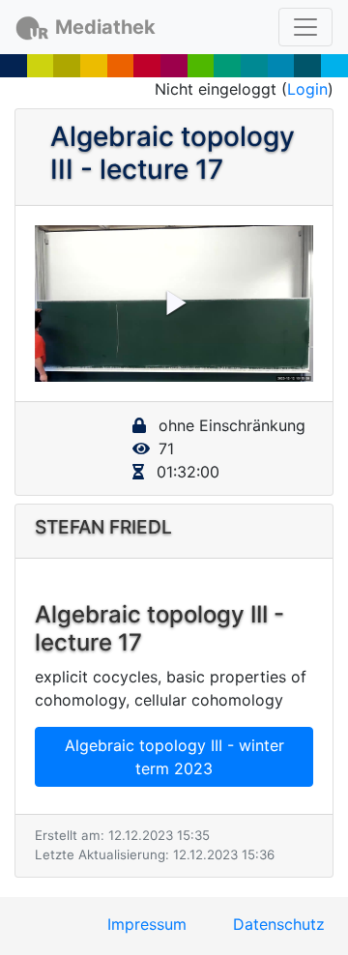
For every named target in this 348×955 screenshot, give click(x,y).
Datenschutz (279, 924)
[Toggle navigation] (305, 27)
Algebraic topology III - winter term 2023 (174, 757)
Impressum (147, 924)
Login (307, 89)
